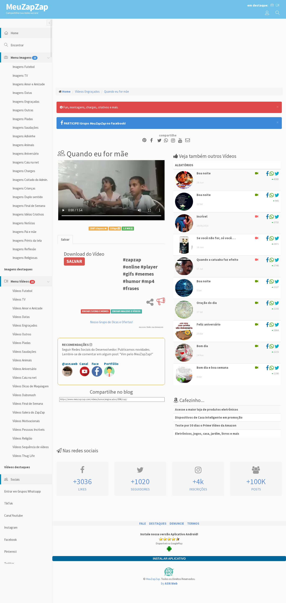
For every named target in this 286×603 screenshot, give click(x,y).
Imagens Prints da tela (27, 240)
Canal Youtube (13, 515)
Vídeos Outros (22, 334)
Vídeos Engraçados (25, 325)
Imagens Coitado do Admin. (30, 180)
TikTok (8, 503)
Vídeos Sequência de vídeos (31, 447)
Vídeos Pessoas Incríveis (29, 430)
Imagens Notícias (24, 223)
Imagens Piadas (23, 119)
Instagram (10, 527)
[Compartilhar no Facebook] (153, 141)
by (169, 583)
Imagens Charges (24, 171)
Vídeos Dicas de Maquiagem (31, 386)
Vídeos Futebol (22, 291)
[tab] (65, 239)
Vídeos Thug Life (24, 456)
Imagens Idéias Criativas (28, 214)
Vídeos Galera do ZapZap (29, 412)
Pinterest (10, 552)
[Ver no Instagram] (173, 141)
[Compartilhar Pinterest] (144, 141)
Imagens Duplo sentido (28, 197)
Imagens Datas (22, 93)
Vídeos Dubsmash (24, 395)
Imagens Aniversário (26, 154)
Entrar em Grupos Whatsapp (22, 491)
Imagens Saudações (26, 128)
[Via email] (187, 141)
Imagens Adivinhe (24, 136)
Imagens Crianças (24, 188)
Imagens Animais (23, 145)
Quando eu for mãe (116, 91)
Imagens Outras (23, 110)
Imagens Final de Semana (29, 206)
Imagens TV (20, 76)
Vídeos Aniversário (24, 369)
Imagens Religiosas (25, 258)
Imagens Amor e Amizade (29, 84)
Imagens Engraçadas (26, 102)
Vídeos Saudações (24, 352)
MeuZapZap (153, 579)
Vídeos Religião (22, 438)
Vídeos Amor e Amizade (28, 308)
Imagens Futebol (24, 67)
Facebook (10, 540)
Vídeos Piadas (22, 343)
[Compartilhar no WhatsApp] (167, 141)
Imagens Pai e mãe (24, 232)
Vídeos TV (19, 299)
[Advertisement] (169, 52)
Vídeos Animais (22, 360)
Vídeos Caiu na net (25, 378)
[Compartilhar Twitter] (160, 141)
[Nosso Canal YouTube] (181, 141)
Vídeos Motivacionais (26, 421)
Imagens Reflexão (24, 249)
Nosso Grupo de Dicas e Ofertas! (111, 322)
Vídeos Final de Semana (28, 404)
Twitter (9, 563)
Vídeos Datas (21, 317)
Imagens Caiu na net (26, 162)
